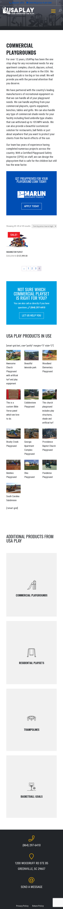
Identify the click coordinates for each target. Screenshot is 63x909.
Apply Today (31, 206)
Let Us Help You (31, 315)
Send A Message (31, 887)
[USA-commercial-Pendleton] (49, 465)
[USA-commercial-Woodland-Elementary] (49, 355)
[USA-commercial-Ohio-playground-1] (31, 465)
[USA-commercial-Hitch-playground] (31, 434)
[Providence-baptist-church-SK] (49, 434)
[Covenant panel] (13, 395)
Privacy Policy (22, 906)
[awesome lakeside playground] (31, 355)
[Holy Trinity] (49, 395)
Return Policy (38, 906)
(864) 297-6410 (37, 307)
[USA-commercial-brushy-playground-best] (13, 434)
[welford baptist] (13, 355)
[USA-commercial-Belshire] (13, 465)
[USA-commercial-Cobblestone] (31, 395)
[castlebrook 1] (13, 488)
